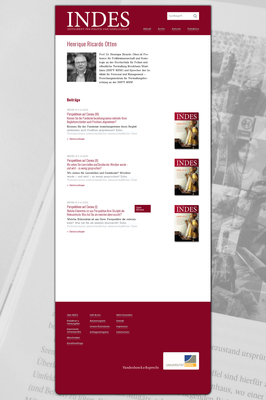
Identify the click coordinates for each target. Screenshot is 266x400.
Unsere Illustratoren (100, 326)
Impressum (122, 326)
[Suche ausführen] (195, 16)
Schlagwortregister (99, 332)
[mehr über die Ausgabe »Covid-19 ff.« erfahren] (187, 130)
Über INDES (72, 315)
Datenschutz (122, 332)
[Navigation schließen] (24, 11)
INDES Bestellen (124, 315)
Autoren (176, 29)
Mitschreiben (73, 337)
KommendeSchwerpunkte (74, 330)
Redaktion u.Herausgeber (73, 322)
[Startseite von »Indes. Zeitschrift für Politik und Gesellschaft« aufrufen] (98, 29)
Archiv (161, 29)
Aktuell (147, 29)
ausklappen (77, 138)
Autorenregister (97, 321)
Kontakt (120, 321)
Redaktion (193, 29)
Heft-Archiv (95, 315)
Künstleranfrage (75, 343)
